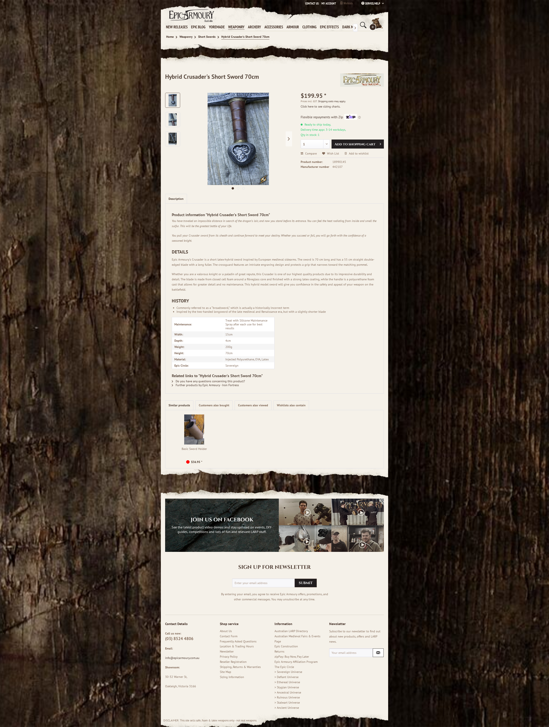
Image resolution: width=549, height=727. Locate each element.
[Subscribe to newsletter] (378, 652)
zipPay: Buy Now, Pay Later (291, 657)
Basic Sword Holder (194, 449)
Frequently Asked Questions (238, 641)
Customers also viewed (253, 405)
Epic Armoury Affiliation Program (296, 662)
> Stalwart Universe (287, 702)
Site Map (225, 672)
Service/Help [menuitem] (372, 3)
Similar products (179, 405)
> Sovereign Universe (288, 672)
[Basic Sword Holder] (194, 429)
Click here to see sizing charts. (320, 106)
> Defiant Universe (286, 677)
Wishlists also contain (291, 405)
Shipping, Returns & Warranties (240, 667)
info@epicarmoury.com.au (182, 658)
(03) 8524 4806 (179, 638)
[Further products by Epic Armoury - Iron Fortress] (362, 80)
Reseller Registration (233, 662)
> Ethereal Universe (287, 682)
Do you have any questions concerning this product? (210, 381)
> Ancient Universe (286, 708)
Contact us (312, 3)
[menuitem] (327, 3)
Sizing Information (232, 677)
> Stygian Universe (286, 687)
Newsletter (227, 651)
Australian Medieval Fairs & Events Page (297, 638)
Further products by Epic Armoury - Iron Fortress (207, 385)
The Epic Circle (284, 667)
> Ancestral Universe (287, 692)
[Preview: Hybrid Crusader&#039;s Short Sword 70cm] (172, 100)
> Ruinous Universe (287, 697)
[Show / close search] (363, 25)
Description (176, 199)
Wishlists (348, 3)
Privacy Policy (229, 657)
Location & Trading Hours (237, 646)
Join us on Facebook (222, 519)
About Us (226, 631)
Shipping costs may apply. (332, 101)
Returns (279, 651)
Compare (310, 153)
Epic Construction (286, 646)
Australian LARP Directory (291, 631)
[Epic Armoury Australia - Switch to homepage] (190, 15)
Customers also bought (214, 405)
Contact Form (228, 636)
